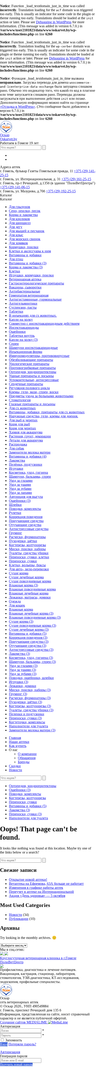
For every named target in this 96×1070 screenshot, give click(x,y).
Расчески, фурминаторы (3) (30, 698)
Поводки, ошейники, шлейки (31, 678)
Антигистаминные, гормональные (35, 299)
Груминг (15, 533)
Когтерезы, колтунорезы (27, 545)
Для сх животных (22, 408)
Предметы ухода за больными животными (41, 396)
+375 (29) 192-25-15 (61, 191)
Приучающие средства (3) (28, 641)
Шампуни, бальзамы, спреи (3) (32, 662)
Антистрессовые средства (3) (31, 650)
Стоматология (20, 400)
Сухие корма (18, 573)
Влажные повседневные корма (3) (35, 617)
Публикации (18, 919)
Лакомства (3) (19, 654)
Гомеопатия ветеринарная (28, 295)
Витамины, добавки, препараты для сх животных (47, 412)
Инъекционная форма (25, 352)
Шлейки (15, 505)
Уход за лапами (20, 493)
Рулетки (15, 513)
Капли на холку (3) (23, 340)
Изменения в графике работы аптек (36, 888)
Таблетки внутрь (22, 336)
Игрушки (16, 468)
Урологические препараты (29, 364)
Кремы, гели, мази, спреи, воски (33, 392)
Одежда (15, 601)
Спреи (14, 344)
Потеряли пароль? (22, 1044)
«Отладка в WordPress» (17, 106)
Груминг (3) (18, 694)
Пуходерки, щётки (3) (25, 702)
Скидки (15, 766)
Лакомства (17, 460)
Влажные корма (21, 609)
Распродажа (18, 444)
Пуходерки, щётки (23, 541)
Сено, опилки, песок (24, 211)
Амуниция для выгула (26, 497)
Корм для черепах (22, 428)
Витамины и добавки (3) (27, 263)
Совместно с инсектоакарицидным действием (44, 323)
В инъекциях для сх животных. (33, 315)
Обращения (26, 758)
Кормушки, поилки (23, 247)
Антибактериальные (24, 291)
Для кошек (17, 605)
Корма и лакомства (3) (26, 267)
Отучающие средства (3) (27, 646)
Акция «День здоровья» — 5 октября (37, 896)
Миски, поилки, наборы (27, 549)
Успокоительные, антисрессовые (34, 380)
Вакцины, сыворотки (25, 287)
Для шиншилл (20, 223)
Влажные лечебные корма (28, 593)
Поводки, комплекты (25, 509)
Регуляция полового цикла (29, 388)
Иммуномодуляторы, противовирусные (39, 356)
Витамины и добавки (25, 255)
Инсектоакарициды (24, 327)
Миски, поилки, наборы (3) (30, 690)
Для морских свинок (24, 239)
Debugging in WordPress (53, 22)
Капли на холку (21, 319)
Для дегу (15, 227)
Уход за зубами (20, 488)
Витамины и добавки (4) (27, 456)
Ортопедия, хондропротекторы (32, 372)
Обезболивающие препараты (31, 360)
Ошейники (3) (20, 501)
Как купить (17, 746)
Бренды (23, 762)
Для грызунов (19, 207)
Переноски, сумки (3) (25, 718)
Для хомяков (18, 243)
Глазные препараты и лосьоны (32, 404)
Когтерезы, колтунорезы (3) (30, 706)
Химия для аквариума (25, 432)
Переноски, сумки (23, 561)
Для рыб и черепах (23, 420)
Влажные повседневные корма (32, 589)
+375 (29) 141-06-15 (15, 187)
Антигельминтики (23, 303)
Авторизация (10, 1052)
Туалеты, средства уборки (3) (31, 710)
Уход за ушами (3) (22, 670)
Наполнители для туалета (28, 726)
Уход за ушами (20, 484)
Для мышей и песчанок (26, 231)
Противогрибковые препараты (32, 368)
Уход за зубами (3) (22, 674)
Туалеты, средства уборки (28, 553)
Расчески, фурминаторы (27, 537)
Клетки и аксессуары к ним (30, 251)
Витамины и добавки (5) (27, 633)
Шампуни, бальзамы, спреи (30, 476)
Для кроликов (19, 219)
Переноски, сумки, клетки (29, 557)
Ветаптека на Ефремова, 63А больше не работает (46, 883)
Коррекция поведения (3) (28, 637)
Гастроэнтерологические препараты (36, 283)
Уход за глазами (21, 480)
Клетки (14, 271)
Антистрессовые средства (28, 529)
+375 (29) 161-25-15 (76, 179)
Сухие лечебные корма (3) (29, 629)
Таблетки (16, 311)
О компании (27, 754)
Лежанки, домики (22, 686)
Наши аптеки (19, 742)
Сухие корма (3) (21, 621)
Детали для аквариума (26, 440)
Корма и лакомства (23, 215)
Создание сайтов (24, 1022)
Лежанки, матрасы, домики (30, 597)
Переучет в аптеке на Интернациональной (41, 892)
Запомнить (13, 1040)
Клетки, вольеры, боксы (27, 565)
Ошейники (17, 331)
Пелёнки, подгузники (25, 464)
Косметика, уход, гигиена (28, 472)
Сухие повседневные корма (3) (32, 625)
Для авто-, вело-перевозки (29, 569)
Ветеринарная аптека (25, 279)
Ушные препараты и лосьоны (31, 376)
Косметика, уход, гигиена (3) (31, 658)
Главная (15, 738)
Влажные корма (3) (23, 585)
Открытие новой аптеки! (28, 879)
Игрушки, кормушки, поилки (31, 275)
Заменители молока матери (29, 452)
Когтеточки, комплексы (27, 722)
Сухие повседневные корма (30, 581)
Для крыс (16, 235)
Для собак (16, 448)
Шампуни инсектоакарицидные (33, 348)
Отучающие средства (25, 525)
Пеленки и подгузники (26, 714)
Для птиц (16, 259)
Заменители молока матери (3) (32, 730)
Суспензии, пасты (23, 307)
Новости (15, 770)
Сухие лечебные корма (26, 577)
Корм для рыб (19, 424)
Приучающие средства (26, 521)
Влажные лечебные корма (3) (31, 613)
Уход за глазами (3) (23, 666)
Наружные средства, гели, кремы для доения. (43, 416)
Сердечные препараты (26, 384)
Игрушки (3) (18, 682)
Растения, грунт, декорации (30, 436)
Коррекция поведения (25, 517)
